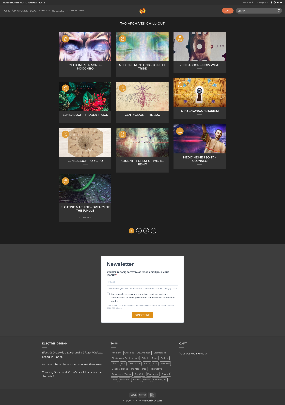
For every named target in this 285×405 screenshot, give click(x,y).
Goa (123, 363)
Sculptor (124, 379)
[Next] (153, 231)
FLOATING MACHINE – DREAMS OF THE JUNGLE (85, 208)
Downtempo (144, 352)
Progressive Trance (122, 374)
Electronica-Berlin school (125, 358)
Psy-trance (152, 374)
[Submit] (279, 11)
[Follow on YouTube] (281, 2)
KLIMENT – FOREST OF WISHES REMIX (142, 162)
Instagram (262, 2)
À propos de (20, 11)
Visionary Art (160, 379)
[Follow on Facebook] (271, 2)
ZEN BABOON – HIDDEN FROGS (85, 114)
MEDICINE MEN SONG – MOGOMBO (85, 66)
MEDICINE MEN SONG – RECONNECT (199, 159)
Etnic (155, 358)
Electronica (160, 352)
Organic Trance (120, 369)
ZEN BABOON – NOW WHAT (200, 65)
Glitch (115, 363)
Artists (43, 10)
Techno (136, 379)
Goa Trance (135, 363)
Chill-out (129, 352)
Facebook (248, 2)
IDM (155, 363)
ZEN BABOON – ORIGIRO (85, 160)
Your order (74, 10)
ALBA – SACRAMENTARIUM (200, 111)
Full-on (165, 358)
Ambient (116, 352)
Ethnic (145, 358)
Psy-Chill (139, 374)
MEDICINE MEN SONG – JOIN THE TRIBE (142, 66)
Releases (58, 11)
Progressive (156, 369)
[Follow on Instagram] (275, 2)
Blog (33, 11)
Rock (114, 379)
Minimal (165, 363)
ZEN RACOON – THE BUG (142, 114)
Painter (135, 369)
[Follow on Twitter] (278, 2)
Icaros (147, 363)
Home (6, 11)
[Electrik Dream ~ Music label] (142, 11)
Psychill (166, 374)
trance (146, 379)
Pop (144, 369)
